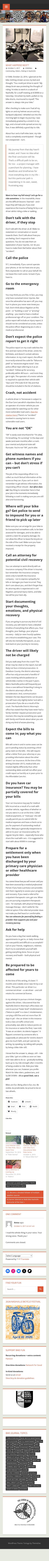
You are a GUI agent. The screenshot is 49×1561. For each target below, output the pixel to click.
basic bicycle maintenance (30, 1438)
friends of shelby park (14, 1457)
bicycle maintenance (27, 1441)
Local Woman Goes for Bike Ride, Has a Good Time (13, 1147)
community (27, 1451)
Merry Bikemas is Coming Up (12, 1171)
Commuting (10, 71)
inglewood (24, 1464)
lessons (25, 1470)
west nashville (34, 1486)
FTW (25, 1457)
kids (30, 1464)
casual (9, 1451)
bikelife (16, 1444)
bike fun (39, 1441)
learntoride (30, 1467)
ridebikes (28, 68)
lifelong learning (13, 1473)
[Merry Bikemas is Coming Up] (13, 1164)
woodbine (23, 1489)
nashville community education (18, 1476)
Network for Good (34, 1365)
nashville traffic (29, 1183)
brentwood (35, 1448)
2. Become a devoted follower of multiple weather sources (23, 1193)
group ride (36, 1460)
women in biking (12, 1489)
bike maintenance (27, 1444)
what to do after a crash (15, 1186)
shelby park (32, 1479)
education (23, 1454)
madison (24, 1473)
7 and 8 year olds (12, 1438)
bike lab (9, 1444)
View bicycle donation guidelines (20, 1378)
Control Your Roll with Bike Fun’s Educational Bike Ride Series (29, 1148)
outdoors (36, 1476)
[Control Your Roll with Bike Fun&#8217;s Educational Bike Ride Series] (31, 1139)
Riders (17, 71)
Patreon (9, 1358)
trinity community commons (17, 1486)
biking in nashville (22, 1448)
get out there (11, 1460)
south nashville (28, 1483)
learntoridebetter (13, 1470)
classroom (17, 1451)
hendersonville (12, 1464)
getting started (24, 1460)
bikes (37, 1444)
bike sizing (10, 1448)
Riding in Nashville (28, 71)
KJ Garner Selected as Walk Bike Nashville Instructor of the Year (23, 1200)
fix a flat (31, 1454)
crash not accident (13, 1183)
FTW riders (32, 1457)
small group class (13, 1483)
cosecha (36, 1451)
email (18, 1374)
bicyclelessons (12, 1441)
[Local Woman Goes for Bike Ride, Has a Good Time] (13, 1139)
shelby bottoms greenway (16, 1479)
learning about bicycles (15, 1467)
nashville (32, 1473)
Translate (25, 1259)
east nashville (11, 1454)
